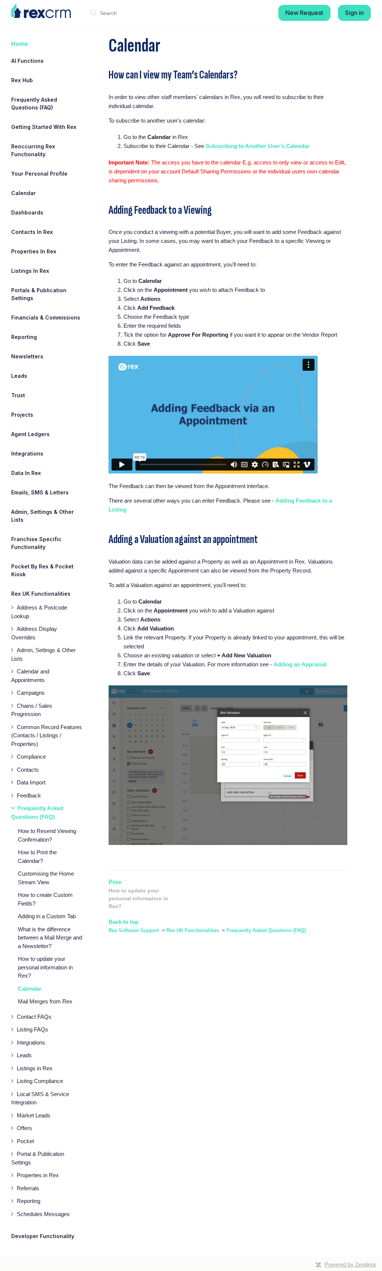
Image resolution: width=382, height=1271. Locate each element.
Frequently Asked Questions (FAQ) (266, 930)
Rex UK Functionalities (193, 930)
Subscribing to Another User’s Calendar (258, 146)
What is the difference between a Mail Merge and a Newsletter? (50, 937)
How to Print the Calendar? (37, 856)
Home (19, 44)
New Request (304, 12)
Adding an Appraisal (299, 664)
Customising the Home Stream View (46, 877)
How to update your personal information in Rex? (45, 967)
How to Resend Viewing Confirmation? (47, 835)
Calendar (29, 988)
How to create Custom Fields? (45, 899)
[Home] (41, 10)
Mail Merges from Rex (45, 1001)
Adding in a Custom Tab (47, 916)
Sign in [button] (354, 12)
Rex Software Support (134, 930)
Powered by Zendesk (350, 1264)
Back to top (123, 922)
